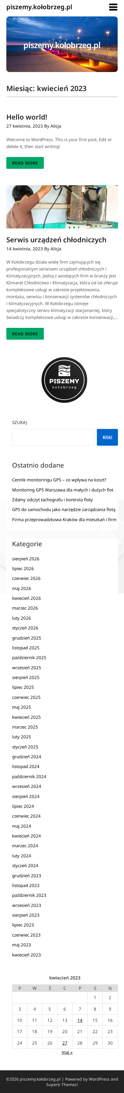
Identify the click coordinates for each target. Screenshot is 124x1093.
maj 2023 (21, 945)
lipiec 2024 (23, 806)
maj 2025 (21, 707)
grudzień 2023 (26, 875)
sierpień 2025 (26, 677)
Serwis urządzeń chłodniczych (56, 239)
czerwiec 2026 (26, 578)
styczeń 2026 (25, 628)
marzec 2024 (25, 845)
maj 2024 (21, 826)
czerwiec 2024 (26, 816)
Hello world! (26, 117)
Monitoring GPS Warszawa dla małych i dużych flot (62, 490)
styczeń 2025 (25, 747)
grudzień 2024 (26, 756)
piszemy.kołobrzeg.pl (39, 6)
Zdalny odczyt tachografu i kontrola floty (52, 499)
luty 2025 (21, 737)
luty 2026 (21, 618)
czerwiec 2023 (26, 935)
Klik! (107, 437)
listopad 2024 (26, 766)
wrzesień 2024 (26, 786)
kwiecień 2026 (26, 598)
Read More (25, 163)
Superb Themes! (62, 1084)
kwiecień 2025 (26, 717)
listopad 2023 (26, 885)
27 (64, 1043)
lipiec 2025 (23, 687)
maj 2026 (21, 588)
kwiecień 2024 (26, 836)
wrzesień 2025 (26, 667)
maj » (67, 1052)
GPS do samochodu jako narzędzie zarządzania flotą (63, 509)
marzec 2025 (25, 727)
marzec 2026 (25, 608)
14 (79, 1020)
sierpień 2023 (26, 915)
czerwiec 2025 (26, 697)
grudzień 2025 (26, 638)
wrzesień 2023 (26, 905)
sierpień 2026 (26, 558)
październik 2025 (29, 657)
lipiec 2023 (23, 925)
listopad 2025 (26, 647)
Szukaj (19, 422)
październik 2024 (29, 776)
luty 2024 (21, 855)
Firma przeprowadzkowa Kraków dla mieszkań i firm (64, 519)
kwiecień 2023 (26, 955)
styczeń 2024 (25, 865)
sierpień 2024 (26, 796)
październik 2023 (29, 895)
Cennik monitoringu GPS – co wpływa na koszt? (59, 480)
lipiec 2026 (23, 568)
